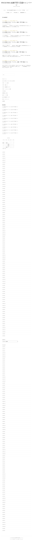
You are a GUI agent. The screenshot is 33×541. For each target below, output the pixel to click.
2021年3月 (3, 200)
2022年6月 (3, 170)
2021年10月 (3, 186)
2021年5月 (3, 196)
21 (8, 145)
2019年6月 (3, 437)
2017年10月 (3, 283)
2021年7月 (3, 192)
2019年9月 (3, 236)
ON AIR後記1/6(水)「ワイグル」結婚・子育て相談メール (14, 52)
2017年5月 (3, 293)
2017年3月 (3, 297)
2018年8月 (3, 263)
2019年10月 (3, 234)
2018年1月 (3, 277)
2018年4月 (3, 271)
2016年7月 (3, 313)
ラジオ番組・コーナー (9, 12)
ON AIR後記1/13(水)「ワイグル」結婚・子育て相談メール (14, 42)
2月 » (5, 148)
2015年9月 (3, 333)
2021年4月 (3, 198)
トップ (27, 10)
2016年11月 (3, 305)
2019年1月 (3, 447)
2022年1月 (3, 180)
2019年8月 (3, 433)
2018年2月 (3, 275)
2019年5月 (3, 439)
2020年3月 (3, 224)
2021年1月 (3, 204)
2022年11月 (3, 160)
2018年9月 (3, 261)
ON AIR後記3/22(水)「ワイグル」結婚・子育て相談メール (10, 106)
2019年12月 (3, 230)
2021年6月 (3, 194)
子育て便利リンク (16, 12)
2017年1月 (3, 301)
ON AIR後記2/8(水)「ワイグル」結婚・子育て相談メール (10, 124)
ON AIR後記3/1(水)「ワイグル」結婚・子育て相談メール (10, 115)
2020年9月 (3, 212)
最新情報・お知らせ (15, 20)
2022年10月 (3, 162)
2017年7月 (3, 289)
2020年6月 (3, 218)
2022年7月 (3, 168)
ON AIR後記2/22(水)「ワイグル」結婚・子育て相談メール (10, 118)
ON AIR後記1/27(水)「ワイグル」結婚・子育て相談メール (14, 22)
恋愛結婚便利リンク (23, 12)
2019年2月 (3, 445)
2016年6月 (3, 315)
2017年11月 (3, 281)
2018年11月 (3, 257)
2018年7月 (3, 265)
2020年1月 (3, 228)
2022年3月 (3, 176)
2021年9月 (3, 188)
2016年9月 (3, 309)
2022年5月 (3, 172)
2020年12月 (3, 206)
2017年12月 (3, 279)
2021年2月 (3, 202)
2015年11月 (3, 329)
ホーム (5, 10)
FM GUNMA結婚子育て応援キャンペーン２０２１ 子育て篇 (16, 10)
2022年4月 (3, 174)
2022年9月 (3, 164)
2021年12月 (3, 182)
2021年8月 (3, 190)
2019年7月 (3, 435)
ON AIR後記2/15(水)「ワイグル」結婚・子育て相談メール (10, 121)
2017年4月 (3, 295)
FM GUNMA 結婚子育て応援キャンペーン (16, 3)
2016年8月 (3, 311)
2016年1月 (3, 325)
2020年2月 (3, 226)
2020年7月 (3, 216)
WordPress (14, 539)
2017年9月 (3, 285)
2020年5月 (3, 220)
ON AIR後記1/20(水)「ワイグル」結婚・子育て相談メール (14, 32)
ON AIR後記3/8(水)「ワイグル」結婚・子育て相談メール (10, 112)
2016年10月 (3, 307)
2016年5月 (3, 317)
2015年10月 (3, 331)
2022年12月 (3, 158)
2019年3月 (3, 443)
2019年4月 (3, 441)
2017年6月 (3, 291)
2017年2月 (3, 299)
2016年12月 (3, 303)
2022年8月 (3, 166)
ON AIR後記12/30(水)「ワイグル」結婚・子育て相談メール (15, 62)
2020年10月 (3, 210)
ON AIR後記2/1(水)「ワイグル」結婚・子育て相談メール (10, 127)
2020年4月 (3, 222)
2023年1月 (3, 156)
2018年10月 (3, 453)
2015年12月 (3, 327)
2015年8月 (3, 335)
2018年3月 (3, 273)
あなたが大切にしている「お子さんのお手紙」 (8, 80)
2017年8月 (3, 287)
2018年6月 (3, 267)
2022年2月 (3, 178)
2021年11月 (3, 184)
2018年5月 (3, 269)
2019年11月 (3, 232)
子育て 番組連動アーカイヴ (5, 20)
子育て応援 (11, 20)
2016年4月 (3, 319)
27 (6, 147)
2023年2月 (3, 154)
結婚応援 (3, 101)
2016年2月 (3, 323)
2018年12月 (3, 449)
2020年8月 (3, 214)
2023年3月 (3, 152)
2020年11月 (3, 208)
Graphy (18, 539)
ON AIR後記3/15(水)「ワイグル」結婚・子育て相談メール (10, 109)
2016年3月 (3, 321)
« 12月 (3, 148)
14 (8, 144)
